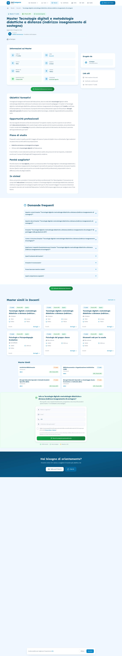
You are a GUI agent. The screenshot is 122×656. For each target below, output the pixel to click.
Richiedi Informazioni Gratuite (43, 89)
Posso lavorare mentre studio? (61, 269)
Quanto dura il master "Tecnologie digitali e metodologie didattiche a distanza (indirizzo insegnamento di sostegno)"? (61, 222)
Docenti (19, 8)
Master (55, 3)
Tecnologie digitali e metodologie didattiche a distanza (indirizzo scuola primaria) (59, 313)
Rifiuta (82, 651)
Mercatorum (51, 340)
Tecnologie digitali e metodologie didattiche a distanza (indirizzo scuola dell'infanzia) (22, 313)
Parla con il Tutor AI (56, 469)
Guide (91, 3)
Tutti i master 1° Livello (91, 85)
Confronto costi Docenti (91, 81)
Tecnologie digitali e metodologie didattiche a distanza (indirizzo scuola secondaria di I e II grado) (97, 313)
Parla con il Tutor (109, 3)
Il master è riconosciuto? (61, 263)
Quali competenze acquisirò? (61, 276)
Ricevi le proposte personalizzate (62, 438)
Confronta (65, 3)
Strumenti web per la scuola (94, 337)
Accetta (90, 651)
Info (53, 651)
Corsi (44, 3)
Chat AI (72, 469)
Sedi (83, 3)
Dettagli (35, 327)
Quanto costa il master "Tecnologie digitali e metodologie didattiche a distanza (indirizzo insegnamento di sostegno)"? (61, 213)
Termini (54, 430)
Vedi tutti (111, 300)
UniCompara (49, 187)
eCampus (12, 39)
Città (75, 3)
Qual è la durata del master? (61, 256)
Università (33, 3)
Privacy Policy (48, 430)
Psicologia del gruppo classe (58, 337)
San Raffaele (14, 343)
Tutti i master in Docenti (91, 77)
